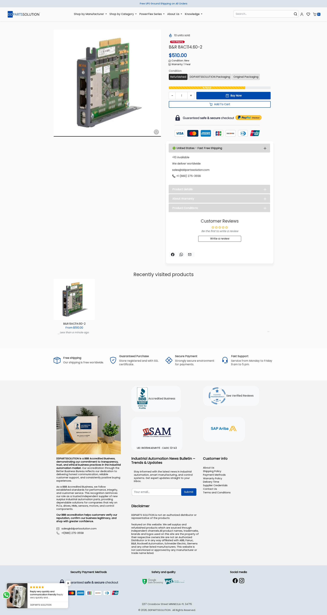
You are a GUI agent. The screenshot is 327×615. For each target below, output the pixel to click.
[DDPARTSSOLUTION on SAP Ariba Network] (224, 429)
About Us (208, 467)
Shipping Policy (212, 471)
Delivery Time (211, 481)
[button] (302, 14)
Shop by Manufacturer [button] (89, 14)
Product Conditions (185, 208)
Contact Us (210, 489)
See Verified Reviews (240, 396)
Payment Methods (214, 475)
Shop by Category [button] (122, 14)
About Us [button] (173, 14)
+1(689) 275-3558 (72, 533)
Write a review (219, 239)
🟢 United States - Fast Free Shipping (197, 148)
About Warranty (183, 199)
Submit (188, 492)
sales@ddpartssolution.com (79, 528)
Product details (182, 189)
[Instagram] (241, 581)
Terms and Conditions (217, 492)
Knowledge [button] (192, 14)
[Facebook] (235, 581)
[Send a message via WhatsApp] (6, 595)
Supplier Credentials (215, 485)
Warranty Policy (212, 478)
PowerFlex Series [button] (150, 14)
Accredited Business (161, 399)
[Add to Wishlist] (156, 132)
